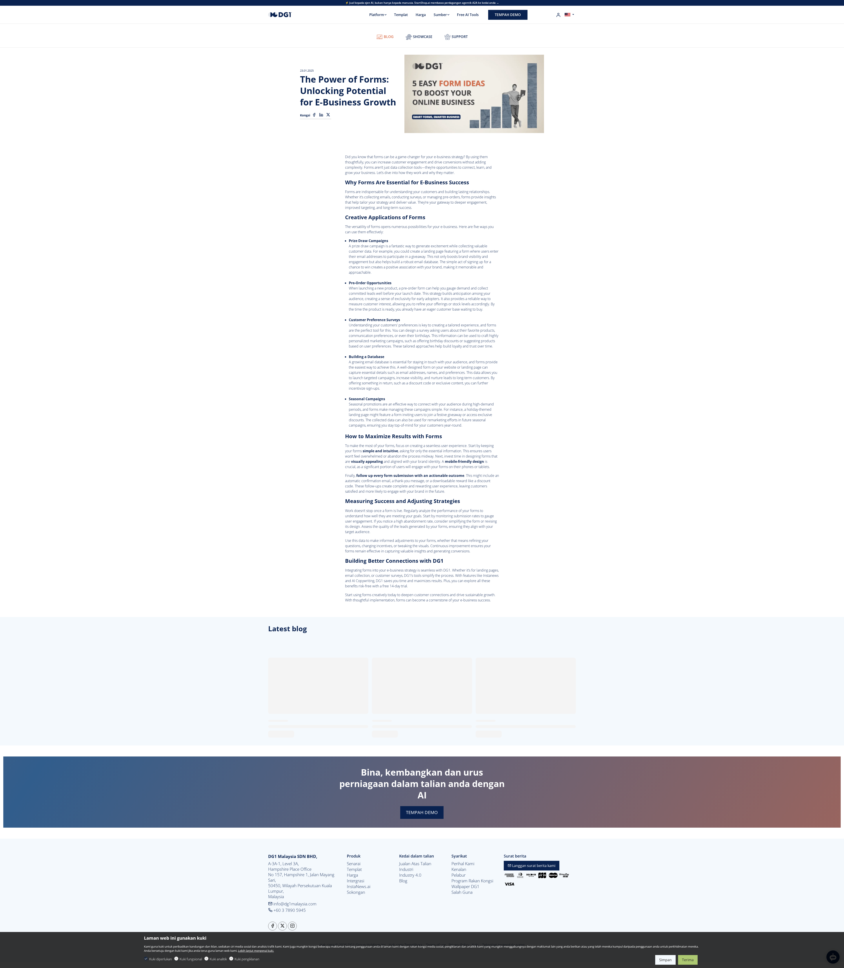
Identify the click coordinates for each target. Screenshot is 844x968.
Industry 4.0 (410, 875)
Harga (352, 875)
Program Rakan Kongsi (472, 881)
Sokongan (356, 892)
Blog (388, 36)
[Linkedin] (321, 115)
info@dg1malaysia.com (294, 904)
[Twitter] (328, 115)
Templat (354, 869)
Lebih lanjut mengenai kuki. (256, 951)
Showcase (422, 36)
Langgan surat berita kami (533, 865)
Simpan (665, 959)
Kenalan (458, 869)
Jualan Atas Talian (415, 864)
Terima (688, 959)
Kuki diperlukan (160, 959)
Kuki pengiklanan (247, 959)
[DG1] (287, 14)
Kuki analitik (218, 959)
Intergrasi (355, 881)
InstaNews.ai (358, 886)
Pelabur (458, 875)
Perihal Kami (462, 864)
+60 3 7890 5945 (289, 910)
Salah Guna (462, 892)
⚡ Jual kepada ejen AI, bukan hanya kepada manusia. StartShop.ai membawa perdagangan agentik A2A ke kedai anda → (422, 3)
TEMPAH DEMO (422, 812)
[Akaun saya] (558, 15)
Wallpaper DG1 (465, 886)
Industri (406, 869)
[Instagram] (292, 926)
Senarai (353, 864)
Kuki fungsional (191, 959)
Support (459, 36)
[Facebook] (314, 115)
